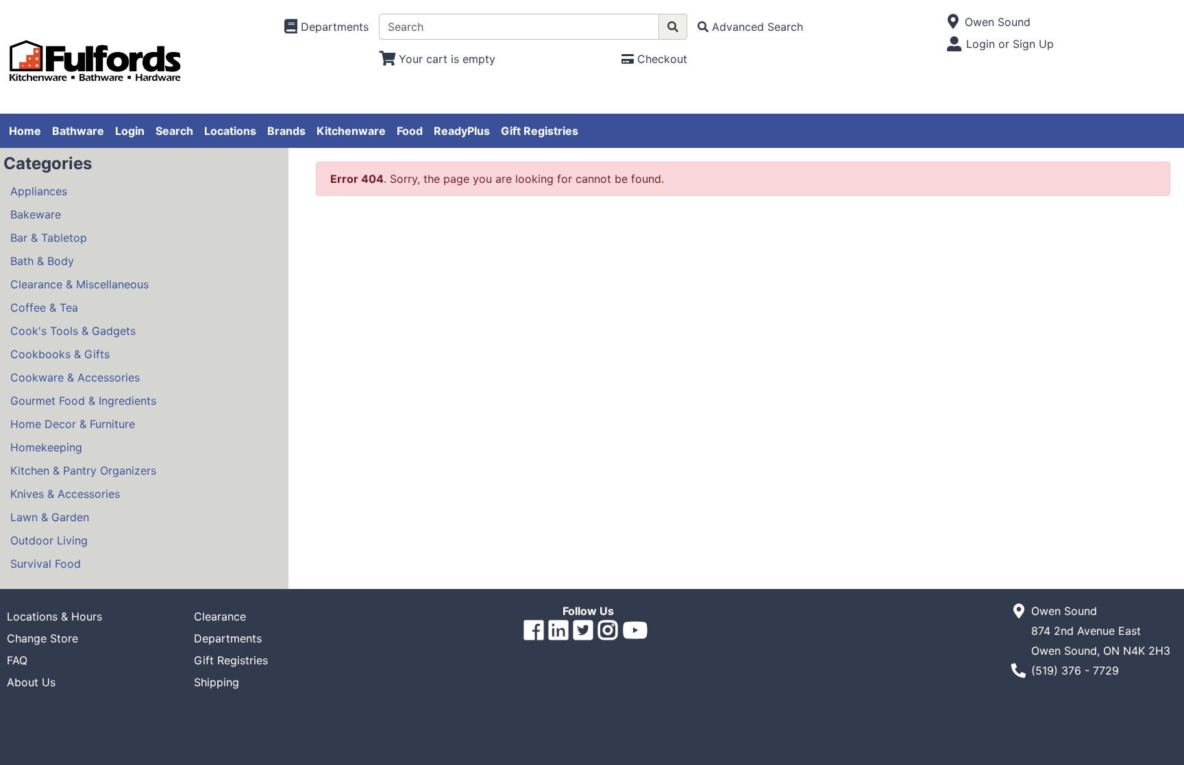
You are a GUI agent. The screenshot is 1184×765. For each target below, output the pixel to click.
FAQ (17, 660)
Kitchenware (351, 131)
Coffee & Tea (44, 307)
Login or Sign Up (1010, 44)
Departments (228, 638)
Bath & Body (42, 261)
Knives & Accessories (65, 494)
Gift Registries (539, 131)
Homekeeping (46, 447)
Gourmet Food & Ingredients (83, 400)
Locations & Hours (54, 616)
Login (130, 131)
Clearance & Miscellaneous (79, 284)
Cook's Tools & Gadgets (73, 331)
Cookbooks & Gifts (60, 354)
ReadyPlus (462, 131)
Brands (286, 131)
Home (25, 131)
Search (174, 131)
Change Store (42, 638)
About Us (31, 682)
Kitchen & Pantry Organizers (83, 470)
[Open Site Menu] (953, 22)
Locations (230, 131)
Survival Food (45, 563)
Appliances (38, 191)
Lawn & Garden (49, 517)
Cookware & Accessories (75, 377)
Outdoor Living (49, 540)
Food (410, 131)
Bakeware (35, 214)
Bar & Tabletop (48, 237)
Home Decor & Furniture (72, 424)
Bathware (78, 131)
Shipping (216, 682)
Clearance (220, 616)
